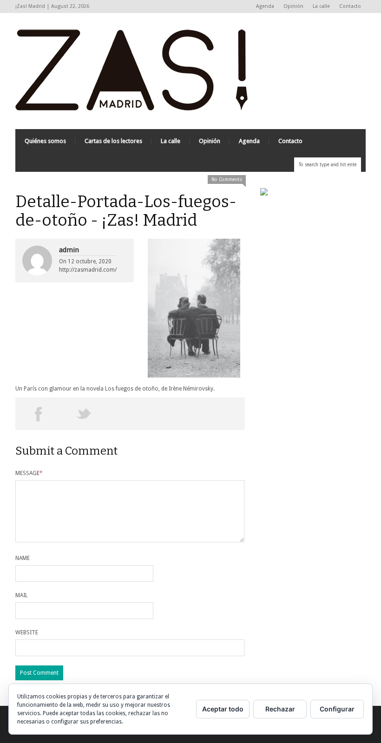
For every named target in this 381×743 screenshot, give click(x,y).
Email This (222, 414)
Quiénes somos (45, 140)
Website (26, 632)
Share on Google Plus (130, 414)
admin (69, 250)
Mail (21, 595)
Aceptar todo (222, 709)
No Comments (226, 179)
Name (22, 558)
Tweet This (84, 414)
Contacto (350, 6)
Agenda (265, 6)
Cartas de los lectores (113, 140)
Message (29, 473)
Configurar (337, 709)
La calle (321, 6)
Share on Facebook (38, 414)
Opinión (293, 6)
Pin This (176, 414)
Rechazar (280, 709)
